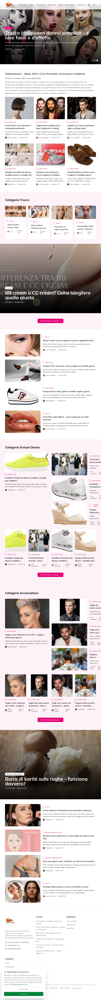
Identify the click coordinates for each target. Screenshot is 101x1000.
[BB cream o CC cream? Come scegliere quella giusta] (50, 278)
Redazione (71, 917)
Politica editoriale (65, 988)
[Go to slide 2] (95, 60)
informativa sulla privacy (20, 984)
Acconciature (52, 5)
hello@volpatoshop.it (14, 949)
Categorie (9, 959)
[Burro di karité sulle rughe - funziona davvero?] (50, 764)
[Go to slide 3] (97, 60)
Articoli (39, 917)
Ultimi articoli (23, 5)
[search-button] (89, 5)
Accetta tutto (23, 994)
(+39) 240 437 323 (13, 945)
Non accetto (24, 989)
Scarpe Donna (40, 5)
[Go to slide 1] (93, 60)
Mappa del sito (76, 988)
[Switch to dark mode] (94, 5)
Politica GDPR (54, 988)
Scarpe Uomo (81, 5)
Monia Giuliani (71, 925)
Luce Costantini (10, 788)
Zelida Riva (8, 49)
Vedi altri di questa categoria (49, 321)
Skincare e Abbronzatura (67, 5)
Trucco (31, 5)
